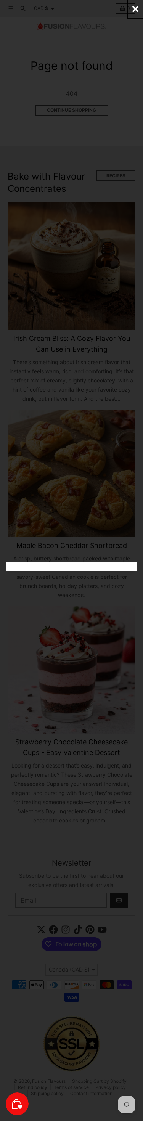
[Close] (135, 9)
